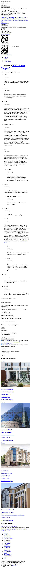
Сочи (21, 20)
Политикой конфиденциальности (10, 342)
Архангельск (4, 17)
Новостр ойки (7, 535)
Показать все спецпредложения (9, 526)
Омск (2, 20)
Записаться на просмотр (7, 315)
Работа (8, 530)
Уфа (2, 21)
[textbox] (8, 1)
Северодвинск (16, 20)
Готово (2, 327)
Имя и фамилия (5, 309)
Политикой (13, 565)
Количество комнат (6, 8)
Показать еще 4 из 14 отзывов (8, 298)
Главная (6, 533)
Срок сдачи (4, 13)
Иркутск (17, 17)
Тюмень (25, 20)
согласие (8, 340)
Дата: (2, 312)
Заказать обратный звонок (7, 338)
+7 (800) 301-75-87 (5, 34)
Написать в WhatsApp (6, 54)
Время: (2, 314)
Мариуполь (16, 18)
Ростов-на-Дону (8, 20)
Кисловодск (4, 18)
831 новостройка (5, 7)
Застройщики (7, 537)
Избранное (4, 23)
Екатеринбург (11, 17)
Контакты (3, 529)
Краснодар (10, 18)
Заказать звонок (5, 43)
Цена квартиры (5, 10)
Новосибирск (23, 18)
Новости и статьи (8, 538)
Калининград (23, 17)
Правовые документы (12, 529)
